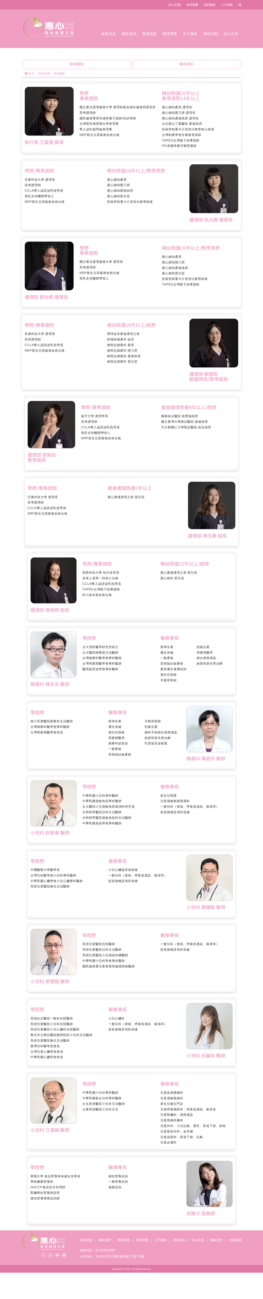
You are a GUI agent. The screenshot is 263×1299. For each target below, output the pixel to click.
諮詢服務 (209, 4)
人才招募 (227, 4)
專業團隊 (77, 64)
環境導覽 (169, 34)
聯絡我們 (216, 1240)
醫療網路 (186, 64)
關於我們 (129, 34)
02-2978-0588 (105, 1250)
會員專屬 (192, 4)
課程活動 (210, 34)
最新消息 (108, 34)
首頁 (31, 73)
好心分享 (231, 34)
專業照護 (149, 34)
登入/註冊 (174, 4)
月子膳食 (190, 34)
